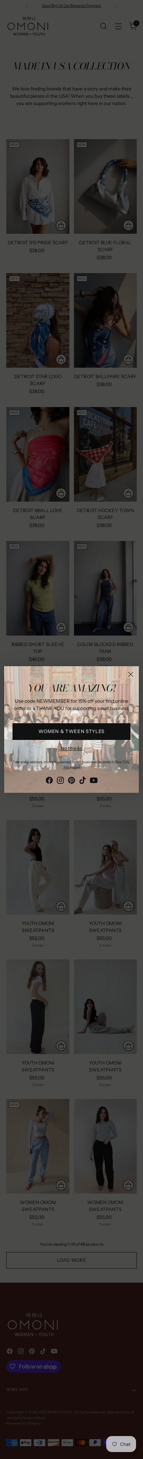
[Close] (130, 674)
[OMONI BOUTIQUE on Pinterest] (71, 781)
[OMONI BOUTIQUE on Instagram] (60, 781)
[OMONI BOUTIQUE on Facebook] (49, 781)
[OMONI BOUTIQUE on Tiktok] (82, 781)
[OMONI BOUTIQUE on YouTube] (94, 781)
